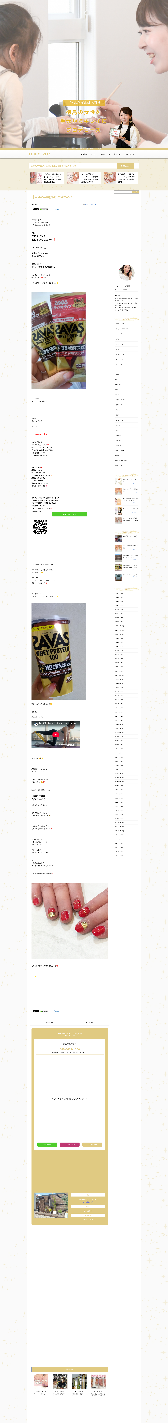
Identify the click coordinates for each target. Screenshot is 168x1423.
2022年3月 (118, 810)
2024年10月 (118, 683)
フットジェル (119, 359)
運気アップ (119, 465)
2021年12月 (118, 822)
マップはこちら (88, 1202)
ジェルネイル (119, 334)
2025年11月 (118, 630)
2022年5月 (118, 802)
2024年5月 (118, 704)
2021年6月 (118, 847)
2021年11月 (118, 826)
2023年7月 (118, 744)
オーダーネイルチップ (122, 329)
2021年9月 (118, 835)
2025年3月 (118, 663)
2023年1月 (118, 769)
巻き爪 (117, 415)
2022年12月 (118, 773)
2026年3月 (118, 613)
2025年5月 (118, 654)
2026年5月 (118, 605)
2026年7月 (118, 597)
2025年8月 (118, 642)
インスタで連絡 (69, 1145)
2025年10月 (118, 634)
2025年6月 (118, 650)
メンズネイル (119, 379)
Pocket (56, 209)
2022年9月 (118, 785)
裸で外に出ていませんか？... (130, 575)
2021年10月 (118, 831)
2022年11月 (118, 777)
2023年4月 (118, 757)
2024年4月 (118, 708)
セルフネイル (119, 344)
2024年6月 (118, 699)
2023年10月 (118, 732)
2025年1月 (118, 671)
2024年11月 (118, 679)
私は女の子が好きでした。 (59, 1394)
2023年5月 (118, 753)
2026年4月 (118, 609)
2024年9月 (118, 687)
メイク (117, 374)
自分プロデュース (120, 450)
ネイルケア (119, 349)
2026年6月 (118, 601)
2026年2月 (118, 617)
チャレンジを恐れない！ (41, 1394)
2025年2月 (118, 667)
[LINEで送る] (44, 209)
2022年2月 (118, 814)
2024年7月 (118, 695)
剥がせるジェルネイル (122, 400)
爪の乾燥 (118, 435)
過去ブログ (118, 154)
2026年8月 (118, 593)
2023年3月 (118, 761)
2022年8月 (118, 790)
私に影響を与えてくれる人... (130, 536)
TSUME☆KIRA (40, 154)
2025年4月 (118, 658)
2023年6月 (118, 749)
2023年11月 (118, 728)
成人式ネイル (119, 420)
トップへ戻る (82, 154)
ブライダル (119, 364)
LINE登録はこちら (69, 514)
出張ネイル (119, 395)
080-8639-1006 (70, 1049)
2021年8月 (118, 839)
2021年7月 (118, 843)
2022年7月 (118, 794)
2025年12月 (118, 626)
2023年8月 (118, 740)
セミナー (118, 339)
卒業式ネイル (119, 405)
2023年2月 (118, 765)
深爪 (117, 430)
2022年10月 (118, 781)
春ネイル (118, 425)
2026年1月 (118, 622)
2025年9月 (118, 638)
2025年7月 (118, 646)
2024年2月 (118, 716)
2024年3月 (118, 712)
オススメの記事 (90, 204)
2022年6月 (118, 798)
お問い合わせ (130, 154)
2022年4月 (118, 806)
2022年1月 (118, 818)
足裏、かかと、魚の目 (122, 460)
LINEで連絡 (47, 1145)
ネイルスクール (120, 354)
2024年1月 (118, 720)
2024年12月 (118, 675)
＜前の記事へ (49, 1022)
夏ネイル (118, 410)
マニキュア (119, 369)
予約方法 (118, 384)
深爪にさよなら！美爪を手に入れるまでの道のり (98, 1394)
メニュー (94, 154)
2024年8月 (118, 691)
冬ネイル (118, 389)
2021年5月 (118, 851)
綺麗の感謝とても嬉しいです (79, 1394)
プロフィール (105, 154)
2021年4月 (118, 855)
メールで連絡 (92, 1145)
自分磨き (118, 455)
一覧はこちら (126, 166)
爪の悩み (118, 440)
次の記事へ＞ (90, 1022)
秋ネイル (118, 445)
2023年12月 (118, 724)
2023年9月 (118, 736)
